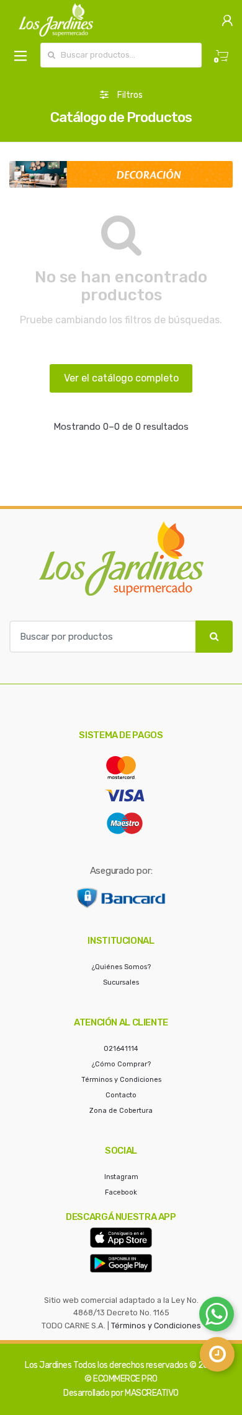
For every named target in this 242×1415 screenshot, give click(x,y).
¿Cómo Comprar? (121, 1064)
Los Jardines (48, 1365)
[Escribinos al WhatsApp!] (216, 1316)
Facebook (121, 1192)
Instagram (121, 1177)
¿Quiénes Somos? (121, 967)
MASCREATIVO (152, 1393)
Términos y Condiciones (121, 1080)
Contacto (121, 1095)
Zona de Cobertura (121, 1111)
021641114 (121, 1049)
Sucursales (121, 982)
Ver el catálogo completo (121, 378)
